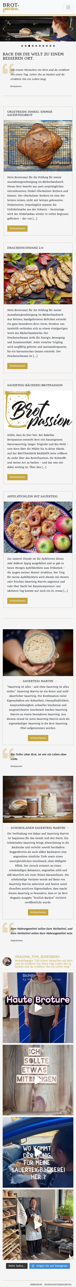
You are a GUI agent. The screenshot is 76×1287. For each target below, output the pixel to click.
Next (71, 29)
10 (54, 46)
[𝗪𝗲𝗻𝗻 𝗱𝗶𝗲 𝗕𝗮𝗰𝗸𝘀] (38, 1224)
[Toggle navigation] (68, 7)
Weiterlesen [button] (17, 228)
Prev (4, 29)
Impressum (36, 1284)
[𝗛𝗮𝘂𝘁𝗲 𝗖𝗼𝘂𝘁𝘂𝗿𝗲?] (38, 1007)
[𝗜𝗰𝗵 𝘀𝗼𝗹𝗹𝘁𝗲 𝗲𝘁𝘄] (38, 1080)
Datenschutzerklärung (58, 1284)
